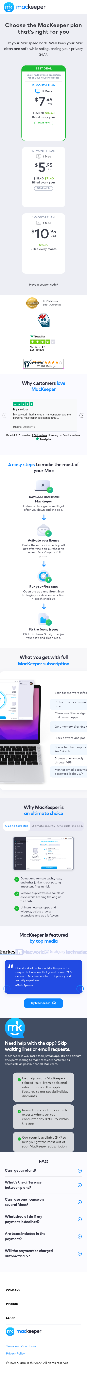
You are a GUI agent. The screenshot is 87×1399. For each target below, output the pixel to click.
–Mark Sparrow (24, 985)
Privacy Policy (15, 1353)
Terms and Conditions (21, 1346)
